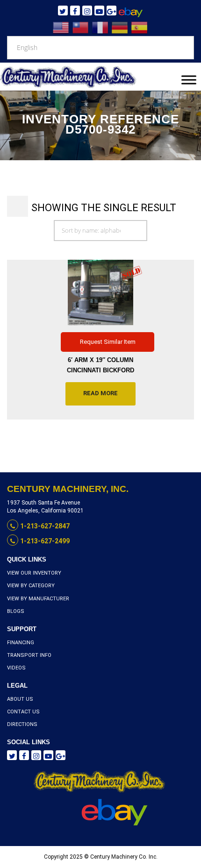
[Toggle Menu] (188, 79)
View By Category (31, 586)
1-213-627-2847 (45, 526)
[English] (61, 27)
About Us (20, 699)
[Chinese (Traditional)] (81, 27)
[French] (100, 27)
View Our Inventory (34, 573)
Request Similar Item (108, 341)
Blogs (15, 611)
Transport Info (29, 655)
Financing (20, 643)
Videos (16, 668)
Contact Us (23, 712)
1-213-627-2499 (45, 541)
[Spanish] (140, 27)
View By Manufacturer (38, 599)
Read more (100, 393)
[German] (120, 27)
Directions (22, 724)
